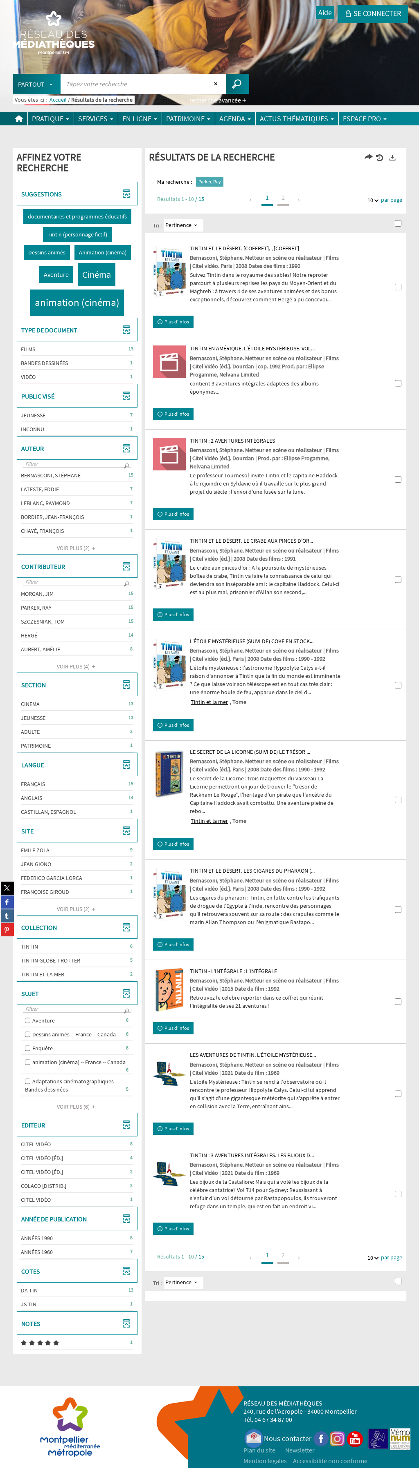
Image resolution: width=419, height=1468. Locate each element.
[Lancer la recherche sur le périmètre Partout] (237, 84)
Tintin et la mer (209, 702)
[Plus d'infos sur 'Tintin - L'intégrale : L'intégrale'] (169, 990)
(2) (74, 548)
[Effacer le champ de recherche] (216, 84)
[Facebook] (321, 1438)
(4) (74, 666)
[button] (77, 216)
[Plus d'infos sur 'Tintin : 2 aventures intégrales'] (169, 454)
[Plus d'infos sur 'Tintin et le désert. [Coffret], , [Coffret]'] (169, 271)
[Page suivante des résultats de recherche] (299, 200)
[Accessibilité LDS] (378, 1438)
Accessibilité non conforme (330, 1461)
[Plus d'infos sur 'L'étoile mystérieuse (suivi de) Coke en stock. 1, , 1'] (169, 664)
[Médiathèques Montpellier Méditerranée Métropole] (54, 33)
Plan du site (259, 1450)
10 (370, 200)
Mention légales (265, 1461)
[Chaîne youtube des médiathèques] (355, 1438)
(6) (74, 1106)
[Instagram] (337, 1438)
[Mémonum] (400, 1438)
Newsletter (300, 1450)
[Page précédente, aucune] (251, 200)
